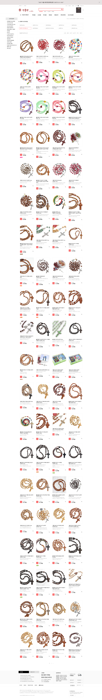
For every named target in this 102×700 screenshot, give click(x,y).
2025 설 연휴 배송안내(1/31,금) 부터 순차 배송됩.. (27, 681)
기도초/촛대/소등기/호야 (11, 24)
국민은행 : (58, 675)
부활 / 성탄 (9, 48)
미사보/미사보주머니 (10, 34)
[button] (83, 11)
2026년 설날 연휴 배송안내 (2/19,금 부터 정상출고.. (27, 676)
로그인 (66, 5)
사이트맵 (20, 685)
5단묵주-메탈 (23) (35, 28)
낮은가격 (71, 33)
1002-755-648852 (63, 678)
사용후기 (81, 33)
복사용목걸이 (41, 11)
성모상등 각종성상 (10, 37)
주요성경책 (48, 11)
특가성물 (44, 14)
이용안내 (25, 685)
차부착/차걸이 (9, 41)
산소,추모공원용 (71, 14)
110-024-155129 (63, 677)
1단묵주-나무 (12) (35, 25)
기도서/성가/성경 (10, 22)
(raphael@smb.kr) (42, 692)
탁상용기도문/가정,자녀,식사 (12, 45)
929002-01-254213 (63, 675)
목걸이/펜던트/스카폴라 (11, 29)
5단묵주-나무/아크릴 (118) (24, 28)
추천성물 (33, 14)
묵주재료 (8, 30)
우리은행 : (58, 678)
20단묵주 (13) (61, 28)
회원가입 (69, 5)
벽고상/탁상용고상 (10, 35)
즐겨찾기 (20, 5)
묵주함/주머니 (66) (74, 28)
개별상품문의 (79, 680)
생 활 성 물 (8, 38)
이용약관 (36, 685)
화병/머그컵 (9, 46)
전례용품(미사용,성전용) (11, 21)
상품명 (68, 33)
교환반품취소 (79, 682)
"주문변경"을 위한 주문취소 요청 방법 (25, 675)
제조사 (78, 33)
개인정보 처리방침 (30, 685)
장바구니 (76, 5)
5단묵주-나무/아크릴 (80, 18)
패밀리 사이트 (79, 685)
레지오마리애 (63, 14)
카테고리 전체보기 (25, 14)
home (68, 18)
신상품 (65, 33)
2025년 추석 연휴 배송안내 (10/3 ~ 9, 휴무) (26, 679)
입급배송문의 (72, 682)
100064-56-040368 (63, 676)
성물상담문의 (72, 680)
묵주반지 (45, 11)
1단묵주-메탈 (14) (48, 25)
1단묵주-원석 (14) (61, 25)
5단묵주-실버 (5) (74, 25)
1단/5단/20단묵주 (10, 26)
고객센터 (25, 5)
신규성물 (39, 14)
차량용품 (53, 11)
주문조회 (73, 5)
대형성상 (50, 14)
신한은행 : (58, 677)
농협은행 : (58, 676)
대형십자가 (56, 14)
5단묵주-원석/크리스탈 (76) (50, 28)
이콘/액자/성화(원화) (10, 40)
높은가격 (74, 33)
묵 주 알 (8, 32)
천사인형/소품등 (10, 43)
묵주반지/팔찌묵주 (10, 27)
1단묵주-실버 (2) (22, 25)
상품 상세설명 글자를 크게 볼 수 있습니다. (26, 678)
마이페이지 (81, 5)
